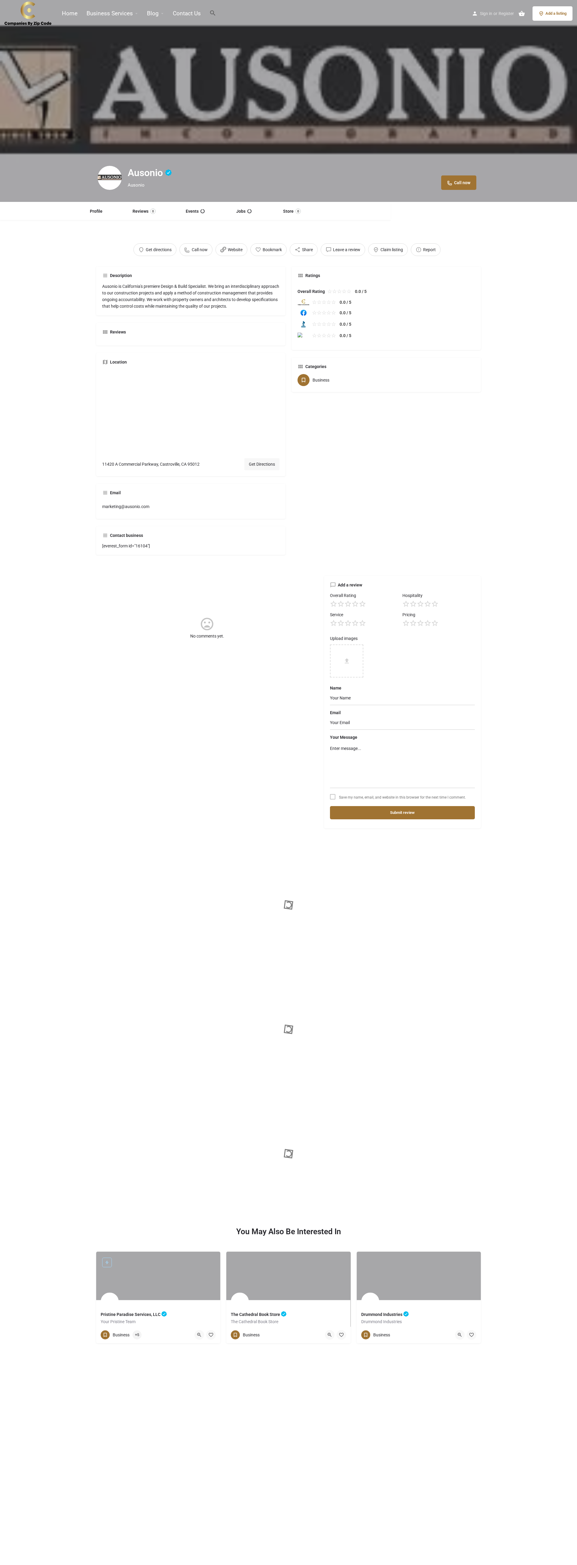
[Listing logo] (110, 178)
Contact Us (187, 13)
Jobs (241, 211)
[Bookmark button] (211, 1335)
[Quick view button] (199, 1335)
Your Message (343, 737)
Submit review (402, 812)
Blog (153, 13)
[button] (467, 14)
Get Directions (262, 464)
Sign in (486, 13)
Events (192, 211)
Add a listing (555, 13)
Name (335, 688)
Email (335, 712)
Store (291, 211)
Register (506, 13)
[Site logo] (29, 13)
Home (70, 13)
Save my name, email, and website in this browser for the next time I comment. (402, 797)
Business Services (110, 13)
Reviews (143, 211)
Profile (96, 211)
